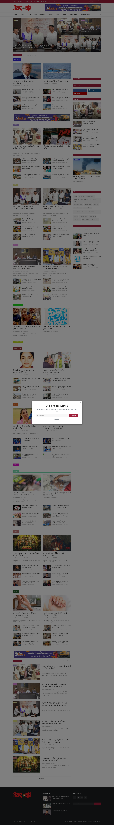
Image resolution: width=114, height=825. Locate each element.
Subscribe (74, 415)
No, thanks (57, 419)
